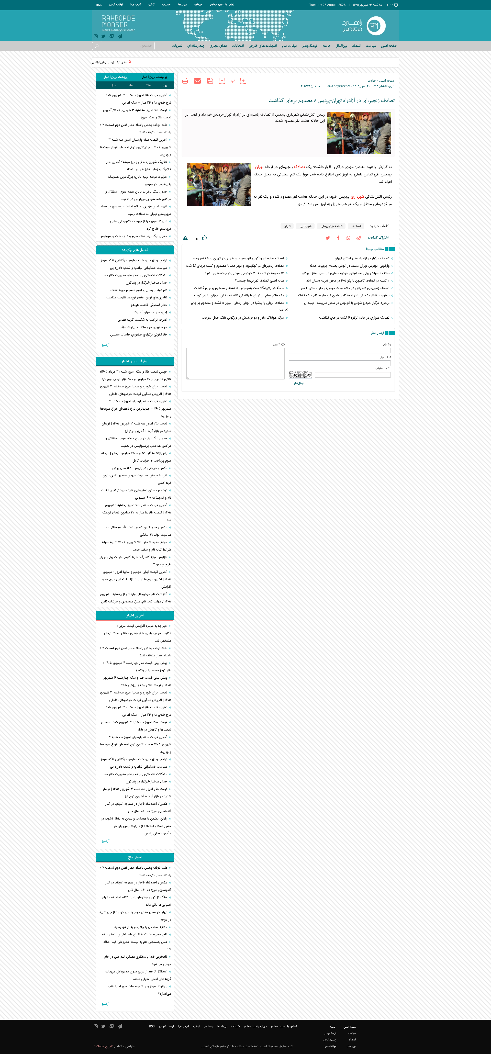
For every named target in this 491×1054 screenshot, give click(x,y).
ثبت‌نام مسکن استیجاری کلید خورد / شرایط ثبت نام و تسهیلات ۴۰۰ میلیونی (136, 494)
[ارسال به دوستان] (197, 81)
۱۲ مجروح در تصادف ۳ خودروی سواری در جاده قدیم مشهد (245, 273)
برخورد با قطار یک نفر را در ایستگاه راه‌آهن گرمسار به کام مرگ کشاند (343, 295)
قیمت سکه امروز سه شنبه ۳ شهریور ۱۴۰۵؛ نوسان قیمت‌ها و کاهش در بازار (136, 726)
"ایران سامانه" (103, 1046)
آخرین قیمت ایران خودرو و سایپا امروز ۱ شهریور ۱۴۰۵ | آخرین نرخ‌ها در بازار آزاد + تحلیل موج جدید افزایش (136, 579)
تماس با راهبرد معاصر (222, 5)
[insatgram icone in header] (96, 36)
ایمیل (383, 357)
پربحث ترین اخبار (115, 77)
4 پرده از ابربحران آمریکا (151, 312)
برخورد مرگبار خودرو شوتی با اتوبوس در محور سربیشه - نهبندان (347, 303)
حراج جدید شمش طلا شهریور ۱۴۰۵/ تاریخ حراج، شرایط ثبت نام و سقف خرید (136, 546)
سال (113, 85)
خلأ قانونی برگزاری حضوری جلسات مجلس (139, 335)
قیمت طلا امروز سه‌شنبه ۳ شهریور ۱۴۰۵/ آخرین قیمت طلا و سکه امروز (137, 113)
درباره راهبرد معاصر (255, 1026)
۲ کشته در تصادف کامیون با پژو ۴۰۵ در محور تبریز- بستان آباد (348, 281)
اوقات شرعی (116, 5)
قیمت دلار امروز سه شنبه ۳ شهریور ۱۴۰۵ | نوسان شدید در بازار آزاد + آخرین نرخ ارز (136, 427)
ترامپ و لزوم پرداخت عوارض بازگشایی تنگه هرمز (134, 260)
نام (385, 344)
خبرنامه (198, 5)
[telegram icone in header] (120, 36)
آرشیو (151, 5)
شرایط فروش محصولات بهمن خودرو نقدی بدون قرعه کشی (137, 479)
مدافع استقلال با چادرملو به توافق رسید (141, 927)
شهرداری (357, 197)
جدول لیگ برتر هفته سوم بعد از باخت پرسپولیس (133, 236)
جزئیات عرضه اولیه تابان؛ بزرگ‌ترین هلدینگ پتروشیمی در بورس (139, 180)
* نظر (276, 344)
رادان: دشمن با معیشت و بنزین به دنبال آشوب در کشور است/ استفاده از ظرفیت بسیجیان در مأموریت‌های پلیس (136, 826)
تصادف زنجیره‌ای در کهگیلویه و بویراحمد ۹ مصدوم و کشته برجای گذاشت (235, 266)
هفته (148, 85)
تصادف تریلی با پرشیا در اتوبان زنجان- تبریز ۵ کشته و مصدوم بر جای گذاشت (239, 306)
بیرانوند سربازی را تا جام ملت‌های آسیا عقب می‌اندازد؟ (139, 990)
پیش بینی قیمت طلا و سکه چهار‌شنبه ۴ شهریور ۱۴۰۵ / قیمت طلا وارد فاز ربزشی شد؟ (137, 681)
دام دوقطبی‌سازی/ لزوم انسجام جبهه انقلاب (138, 290)
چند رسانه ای (196, 46)
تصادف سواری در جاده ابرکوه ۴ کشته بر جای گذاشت (354, 318)
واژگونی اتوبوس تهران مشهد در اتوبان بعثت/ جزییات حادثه (349, 266)
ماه (131, 85)
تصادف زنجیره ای (331, 226)
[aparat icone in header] (111, 37)
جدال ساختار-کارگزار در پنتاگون (147, 283)
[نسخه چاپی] (185, 81)
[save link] (210, 81)
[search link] (96, 46)
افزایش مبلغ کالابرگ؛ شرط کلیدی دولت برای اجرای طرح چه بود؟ (135, 560)
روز (165, 85)
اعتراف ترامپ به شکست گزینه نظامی (142, 320)
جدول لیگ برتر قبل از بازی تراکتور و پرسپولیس (111, 62)
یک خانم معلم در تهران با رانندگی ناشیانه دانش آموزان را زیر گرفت (239, 295)
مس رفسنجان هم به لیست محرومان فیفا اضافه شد (137, 945)
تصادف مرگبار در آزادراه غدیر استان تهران (362, 258)
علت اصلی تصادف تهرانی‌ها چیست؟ (260, 281)
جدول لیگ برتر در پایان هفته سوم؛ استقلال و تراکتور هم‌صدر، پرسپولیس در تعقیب (138, 195)
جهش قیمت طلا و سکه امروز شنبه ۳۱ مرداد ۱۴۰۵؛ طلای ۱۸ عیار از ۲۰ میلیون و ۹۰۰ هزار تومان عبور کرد (135, 375)
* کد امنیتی (382, 368)
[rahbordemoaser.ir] (367, 25)
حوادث (372, 80)
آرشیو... (104, 345)
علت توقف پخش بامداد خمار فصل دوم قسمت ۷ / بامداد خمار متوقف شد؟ (135, 128)
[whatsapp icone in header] (348, 237)
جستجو (166, 5)
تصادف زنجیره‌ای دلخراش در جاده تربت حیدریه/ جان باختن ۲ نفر (345, 288)
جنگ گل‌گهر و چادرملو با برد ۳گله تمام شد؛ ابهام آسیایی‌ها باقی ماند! (136, 901)
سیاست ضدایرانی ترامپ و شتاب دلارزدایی (139, 268)
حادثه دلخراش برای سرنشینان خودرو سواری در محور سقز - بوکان (346, 273)
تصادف (299, 167)
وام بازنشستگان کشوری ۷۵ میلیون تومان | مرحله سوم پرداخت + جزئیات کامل (136, 457)
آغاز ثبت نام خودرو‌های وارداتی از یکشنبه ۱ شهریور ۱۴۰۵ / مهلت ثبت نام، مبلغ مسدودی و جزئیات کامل (135, 597)
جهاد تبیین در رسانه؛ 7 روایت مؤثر (144, 327)
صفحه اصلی (389, 46)
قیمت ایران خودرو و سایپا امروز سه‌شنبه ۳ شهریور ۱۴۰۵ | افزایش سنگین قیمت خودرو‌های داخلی (135, 390)
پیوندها (182, 5)
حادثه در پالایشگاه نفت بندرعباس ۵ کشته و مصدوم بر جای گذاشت (239, 288)
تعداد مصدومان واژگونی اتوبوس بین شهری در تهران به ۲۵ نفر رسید (238, 258)
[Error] (185, 239)
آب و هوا (135, 5)
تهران (259, 167)
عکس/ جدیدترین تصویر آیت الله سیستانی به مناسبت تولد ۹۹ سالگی (138, 531)
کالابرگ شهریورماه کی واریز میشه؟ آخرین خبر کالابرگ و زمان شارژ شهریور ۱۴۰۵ (138, 165)
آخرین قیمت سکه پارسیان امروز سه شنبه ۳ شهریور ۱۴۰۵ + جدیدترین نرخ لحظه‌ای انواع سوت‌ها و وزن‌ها (135, 147)
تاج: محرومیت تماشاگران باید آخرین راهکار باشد (134, 934)
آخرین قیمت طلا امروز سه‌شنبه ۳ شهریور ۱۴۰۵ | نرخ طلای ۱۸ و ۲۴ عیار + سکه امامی (137, 99)
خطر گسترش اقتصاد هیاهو (149, 305)
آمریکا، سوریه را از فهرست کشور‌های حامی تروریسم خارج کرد (140, 225)
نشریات (177, 46)
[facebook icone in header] (338, 237)
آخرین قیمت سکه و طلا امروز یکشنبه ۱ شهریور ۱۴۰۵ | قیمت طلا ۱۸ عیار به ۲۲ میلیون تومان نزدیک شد (137, 512)
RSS (99, 4)
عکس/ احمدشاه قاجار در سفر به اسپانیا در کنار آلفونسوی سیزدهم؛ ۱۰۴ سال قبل (138, 807)
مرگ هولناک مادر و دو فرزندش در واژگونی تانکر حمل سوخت (243, 318)
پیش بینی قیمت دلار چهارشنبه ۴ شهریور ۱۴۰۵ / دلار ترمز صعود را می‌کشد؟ (137, 666)
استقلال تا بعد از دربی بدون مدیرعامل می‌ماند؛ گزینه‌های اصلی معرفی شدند (138, 975)
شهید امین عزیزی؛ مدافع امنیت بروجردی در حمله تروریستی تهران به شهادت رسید (136, 210)
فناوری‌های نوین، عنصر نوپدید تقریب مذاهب (137, 297)
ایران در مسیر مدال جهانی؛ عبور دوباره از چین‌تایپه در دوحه (135, 916)
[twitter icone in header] (103, 36)
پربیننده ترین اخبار (154, 77)
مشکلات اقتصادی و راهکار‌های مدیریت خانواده (136, 275)
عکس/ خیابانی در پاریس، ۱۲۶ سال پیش (140, 468)
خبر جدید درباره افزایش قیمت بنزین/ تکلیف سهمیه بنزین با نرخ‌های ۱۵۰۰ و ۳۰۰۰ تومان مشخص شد (137, 633)
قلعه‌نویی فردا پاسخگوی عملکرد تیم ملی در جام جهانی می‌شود (137, 960)
